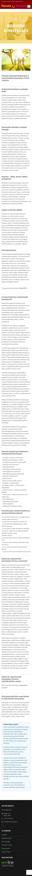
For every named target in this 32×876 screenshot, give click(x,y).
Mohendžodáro (6, 848)
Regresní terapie (6, 852)
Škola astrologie (6, 841)
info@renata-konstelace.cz (11, 822)
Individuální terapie (6, 838)
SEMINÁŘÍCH (23, 288)
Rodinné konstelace (7, 845)
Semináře (4, 835)
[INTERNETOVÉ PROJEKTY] (8, 866)
